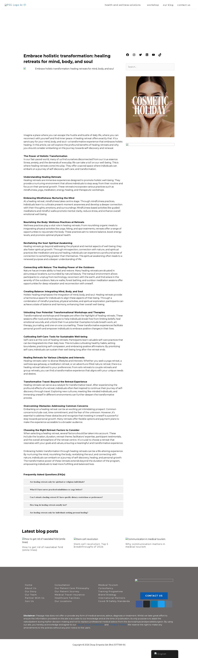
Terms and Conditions (90, 624)
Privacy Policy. (118, 624)
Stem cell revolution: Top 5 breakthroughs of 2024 (91, 545)
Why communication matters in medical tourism (145, 545)
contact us (183, 5)
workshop (153, 5)
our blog (168, 5)
